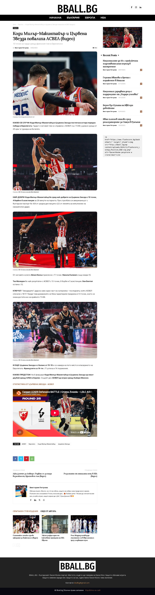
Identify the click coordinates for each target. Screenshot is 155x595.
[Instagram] (136, 7)
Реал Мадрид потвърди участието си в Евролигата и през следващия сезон (82, 537)
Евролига (32, 444)
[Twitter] (20, 458)
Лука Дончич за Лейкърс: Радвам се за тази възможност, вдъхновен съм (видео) (32, 474)
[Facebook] (131, 7)
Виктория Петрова (22, 48)
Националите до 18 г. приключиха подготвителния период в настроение (120, 63)
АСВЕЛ (24, 444)
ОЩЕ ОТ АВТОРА (48, 511)
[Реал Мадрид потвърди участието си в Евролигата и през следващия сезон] (84, 524)
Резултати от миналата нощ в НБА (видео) (80, 474)
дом (14, 24)
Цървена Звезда (64, 444)
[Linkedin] (140, 7)
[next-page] (18, 545)
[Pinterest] (26, 458)
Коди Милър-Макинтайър (46, 444)
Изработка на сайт (93, 590)
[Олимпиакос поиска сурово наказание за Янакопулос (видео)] (26, 524)
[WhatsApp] (32, 458)
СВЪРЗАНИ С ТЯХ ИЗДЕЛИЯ (25, 511)
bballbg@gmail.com (81, 583)
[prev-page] (14, 545)
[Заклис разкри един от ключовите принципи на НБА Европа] (55, 524)
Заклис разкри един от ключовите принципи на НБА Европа (53, 537)
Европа (20, 24)
